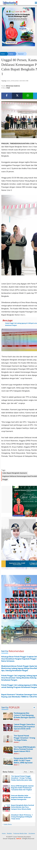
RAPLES (18, 838)
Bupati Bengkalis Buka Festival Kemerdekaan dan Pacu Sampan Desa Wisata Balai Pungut (22, 808)
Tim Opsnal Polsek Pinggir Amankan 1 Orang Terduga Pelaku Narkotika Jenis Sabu (24, 739)
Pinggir (5, 479)
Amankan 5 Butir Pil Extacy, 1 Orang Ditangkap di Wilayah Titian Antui (22, 817)
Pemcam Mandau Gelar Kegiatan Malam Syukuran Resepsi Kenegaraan (21, 797)
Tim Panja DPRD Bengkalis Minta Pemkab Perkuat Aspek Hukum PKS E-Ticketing (24, 750)
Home (4, 833)
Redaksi (9, 833)
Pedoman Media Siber (20, 833)
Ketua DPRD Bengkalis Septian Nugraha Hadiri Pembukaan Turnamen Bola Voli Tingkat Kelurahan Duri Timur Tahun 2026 (22, 789)
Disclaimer (32, 833)
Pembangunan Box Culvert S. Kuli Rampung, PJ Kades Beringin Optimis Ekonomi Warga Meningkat (24, 717)
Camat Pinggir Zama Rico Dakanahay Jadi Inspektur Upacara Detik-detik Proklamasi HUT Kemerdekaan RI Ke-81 (24, 728)
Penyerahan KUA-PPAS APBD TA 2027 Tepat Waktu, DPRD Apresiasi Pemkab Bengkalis (23, 761)
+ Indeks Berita (7, 824)
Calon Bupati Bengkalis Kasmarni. (14, 473)
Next (31, 772)
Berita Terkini (8, 772)
